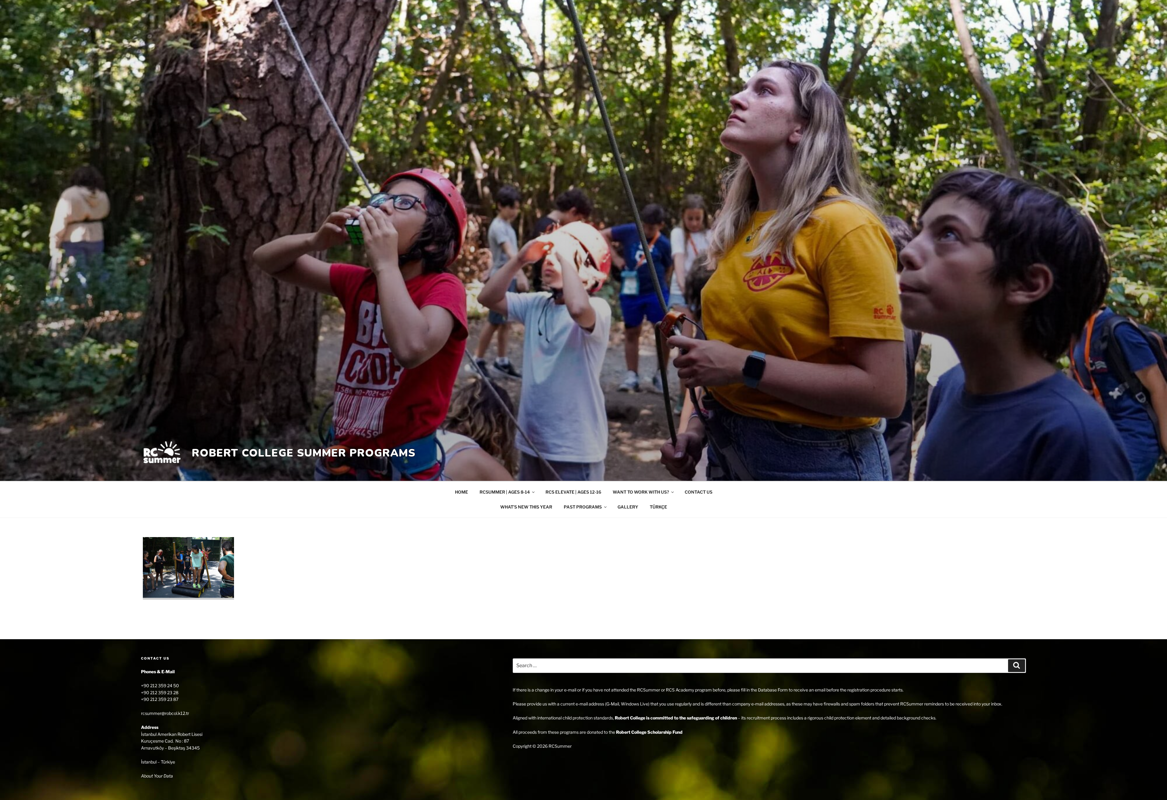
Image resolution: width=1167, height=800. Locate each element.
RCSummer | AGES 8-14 (505, 492)
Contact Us (698, 492)
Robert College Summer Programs (303, 453)
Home (461, 492)
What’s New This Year (526, 506)
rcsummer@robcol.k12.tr (165, 713)
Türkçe (658, 506)
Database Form (773, 689)
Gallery (628, 506)
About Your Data (157, 775)
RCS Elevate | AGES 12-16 (573, 492)
